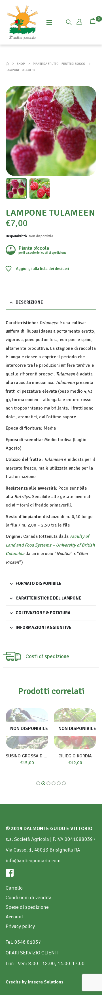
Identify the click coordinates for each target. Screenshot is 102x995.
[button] (68, 22)
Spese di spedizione (27, 907)
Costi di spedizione (47, 656)
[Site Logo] (23, 22)
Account (14, 917)
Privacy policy (20, 926)
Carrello (14, 888)
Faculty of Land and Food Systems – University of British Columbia (50, 545)
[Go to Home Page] (7, 64)
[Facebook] (51, 872)
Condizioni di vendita (29, 897)
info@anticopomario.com (33, 860)
